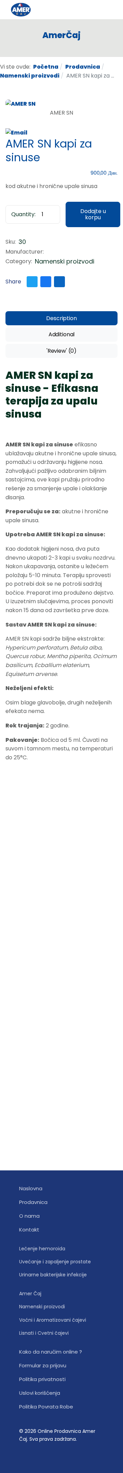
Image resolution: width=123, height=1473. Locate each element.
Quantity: (23, 214)
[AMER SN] (20, 103)
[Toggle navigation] (109, 9)
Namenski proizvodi (64, 261)
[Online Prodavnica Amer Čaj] (33, 9)
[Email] (16, 132)
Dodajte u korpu (93, 214)
